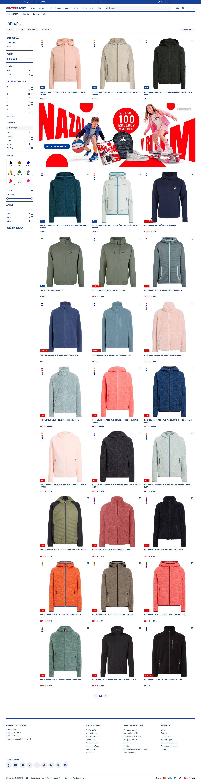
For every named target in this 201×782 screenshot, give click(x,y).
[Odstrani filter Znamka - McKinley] (37, 29)
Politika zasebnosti (53, 778)
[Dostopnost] (177, 8)
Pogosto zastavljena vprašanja (135, 749)
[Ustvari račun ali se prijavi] (188, 8)
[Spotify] (65, 765)
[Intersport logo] (16, 8)
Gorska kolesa (91, 733)
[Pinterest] (51, 765)
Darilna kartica (166, 736)
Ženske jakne (91, 740)
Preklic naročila (130, 753)
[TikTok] (44, 765)
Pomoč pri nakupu (130, 730)
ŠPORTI (33, 8)
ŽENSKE (49, 8)
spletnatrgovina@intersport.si (19, 739)
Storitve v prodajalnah (169, 743)
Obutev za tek (91, 730)
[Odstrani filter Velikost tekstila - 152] (12, 29)
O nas (163, 730)
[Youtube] (16, 765)
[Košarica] (193, 8)
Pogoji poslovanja (130, 740)
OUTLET (84, 8)
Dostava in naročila (131, 733)
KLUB (99, 8)
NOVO (92, 8)
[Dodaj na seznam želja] (88, 40)
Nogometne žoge (92, 736)
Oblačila (36, 14)
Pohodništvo (25, 14)
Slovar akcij (128, 743)
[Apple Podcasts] (58, 765)
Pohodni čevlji (91, 749)
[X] (30, 765)
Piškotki (66, 778)
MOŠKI (41, 8)
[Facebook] (23, 765)
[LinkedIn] (37, 765)
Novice (163, 749)
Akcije (75, 8)
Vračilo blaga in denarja (133, 736)
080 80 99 (12, 730)
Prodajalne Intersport (169, 746)
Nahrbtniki (90, 753)
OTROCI (58, 8)
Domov (8, 14)
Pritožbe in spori (78, 778)
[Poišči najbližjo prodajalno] (183, 8)
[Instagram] (9, 765)
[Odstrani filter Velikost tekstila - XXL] (22, 29)
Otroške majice (92, 743)
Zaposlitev (165, 733)
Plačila (126, 746)
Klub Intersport (166, 740)
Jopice (44, 14)
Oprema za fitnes (92, 746)
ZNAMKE (67, 8)
